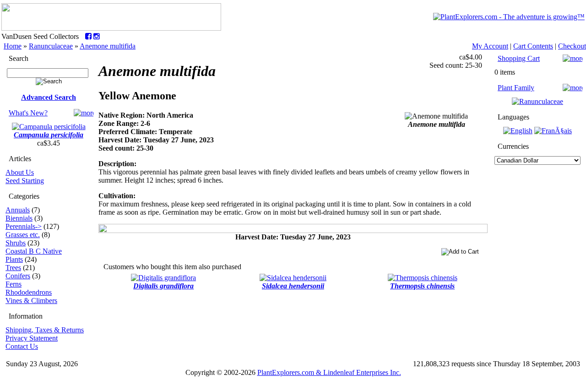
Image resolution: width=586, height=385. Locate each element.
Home (13, 46)
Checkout (572, 46)
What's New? (28, 113)
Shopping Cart (519, 58)
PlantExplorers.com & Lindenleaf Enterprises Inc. (329, 372)
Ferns (13, 284)
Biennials (19, 218)
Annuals (17, 210)
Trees (13, 267)
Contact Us (21, 346)
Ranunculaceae (51, 46)
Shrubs (15, 243)
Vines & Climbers (31, 300)
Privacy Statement (31, 338)
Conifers (17, 276)
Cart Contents (533, 46)
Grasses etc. (22, 235)
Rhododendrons (28, 292)
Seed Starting (24, 180)
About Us (19, 172)
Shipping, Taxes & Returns (44, 330)
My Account (490, 46)
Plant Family (516, 88)
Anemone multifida (108, 46)
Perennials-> (23, 226)
